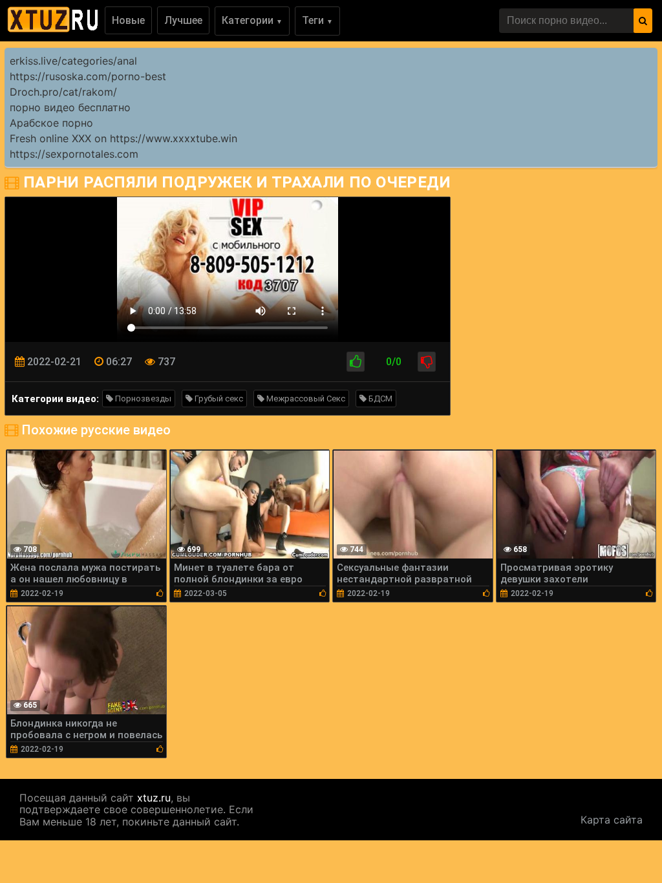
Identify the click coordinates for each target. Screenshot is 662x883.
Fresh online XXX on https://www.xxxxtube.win (123, 138)
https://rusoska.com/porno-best (88, 76)
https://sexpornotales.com (74, 153)
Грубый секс (218, 398)
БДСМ (379, 398)
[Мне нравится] (356, 362)
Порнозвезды (142, 398)
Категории (252, 20)
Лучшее (183, 20)
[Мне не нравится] (427, 362)
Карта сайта (612, 819)
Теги (317, 20)
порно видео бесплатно (70, 107)
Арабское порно (51, 122)
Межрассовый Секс (304, 398)
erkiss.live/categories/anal (73, 60)
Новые (128, 20)
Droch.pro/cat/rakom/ (63, 91)
